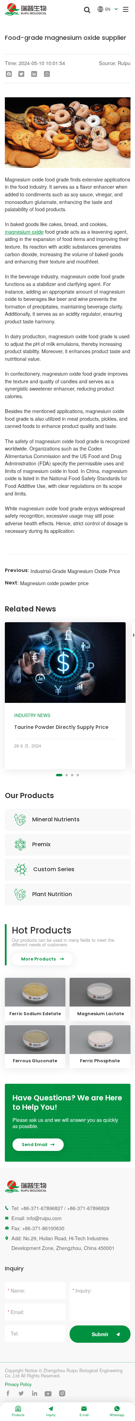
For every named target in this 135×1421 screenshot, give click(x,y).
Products (18, 1411)
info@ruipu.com (44, 1218)
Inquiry (51, 1411)
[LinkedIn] (34, 74)
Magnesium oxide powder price (54, 583)
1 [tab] (59, 775)
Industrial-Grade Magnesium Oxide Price (75, 570)
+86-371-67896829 (88, 1208)
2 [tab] (66, 775)
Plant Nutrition (52, 894)
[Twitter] (21, 74)
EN (108, 9)
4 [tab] (77, 775)
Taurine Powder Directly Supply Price (61, 727)
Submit (100, 1334)
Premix (41, 844)
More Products (42, 959)
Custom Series (53, 869)
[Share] (47, 74)
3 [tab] (72, 775)
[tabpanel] (65, 695)
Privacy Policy (18, 1384)
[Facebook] (9, 74)
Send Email (38, 1144)
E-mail (84, 1411)
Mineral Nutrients (56, 819)
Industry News (32, 715)
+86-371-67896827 (42, 1208)
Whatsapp (117, 1411)
